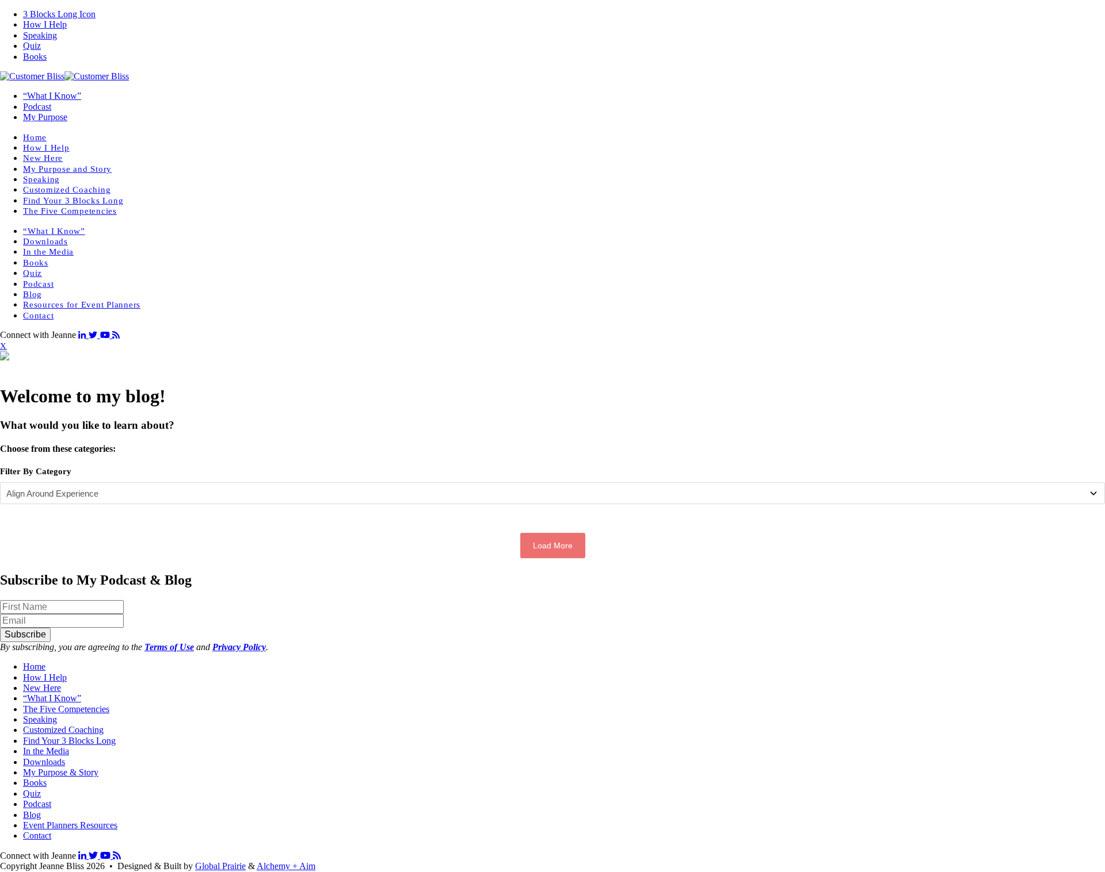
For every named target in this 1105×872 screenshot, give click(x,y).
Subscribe (25, 634)
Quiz (32, 46)
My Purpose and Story (67, 169)
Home (35, 137)
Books (35, 57)
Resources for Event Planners (81, 304)
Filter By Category (35, 471)
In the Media (48, 251)
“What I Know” (52, 96)
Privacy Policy (239, 647)
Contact (38, 315)
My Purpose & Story (60, 772)
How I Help (45, 24)
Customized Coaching (66, 189)
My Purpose (45, 117)
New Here (43, 158)
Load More (553, 545)
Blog (32, 294)
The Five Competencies (70, 211)
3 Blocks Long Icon (59, 14)
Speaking (40, 35)
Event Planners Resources (70, 825)
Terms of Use (169, 647)
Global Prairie (220, 866)
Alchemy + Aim (286, 866)
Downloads (45, 241)
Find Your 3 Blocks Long (73, 200)
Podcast (37, 107)
